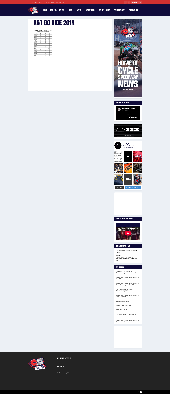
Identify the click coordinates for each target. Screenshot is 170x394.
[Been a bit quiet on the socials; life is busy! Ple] (118, 179)
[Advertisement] (70, 69)
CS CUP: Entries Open (122, 301)
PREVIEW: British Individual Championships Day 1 (124, 290)
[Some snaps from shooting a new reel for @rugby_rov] (118, 156)
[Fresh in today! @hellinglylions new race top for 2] (137, 156)
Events (78, 10)
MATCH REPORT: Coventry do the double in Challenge (51, 2)
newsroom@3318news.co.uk (124, 257)
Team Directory (119, 10)
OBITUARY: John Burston (123, 310)
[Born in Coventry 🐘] (128, 179)
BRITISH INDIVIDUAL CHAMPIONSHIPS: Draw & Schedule (127, 296)
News (70, 10)
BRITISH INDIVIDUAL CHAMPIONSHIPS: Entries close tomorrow (127, 321)
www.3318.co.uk (60, 366)
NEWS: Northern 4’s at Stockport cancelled (126, 315)
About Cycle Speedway (57, 10)
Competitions (90, 10)
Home (45, 10)
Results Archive (104, 10)
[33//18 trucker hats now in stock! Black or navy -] (137, 168)
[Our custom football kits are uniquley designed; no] (128, 156)
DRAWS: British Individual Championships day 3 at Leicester (126, 272)
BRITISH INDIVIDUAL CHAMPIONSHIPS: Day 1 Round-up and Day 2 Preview (127, 284)
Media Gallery (133, 10)
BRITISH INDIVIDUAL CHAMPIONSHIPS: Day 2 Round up (127, 278)
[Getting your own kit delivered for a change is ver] (137, 179)
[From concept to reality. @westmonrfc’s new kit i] (118, 168)
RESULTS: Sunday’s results (124, 305)
